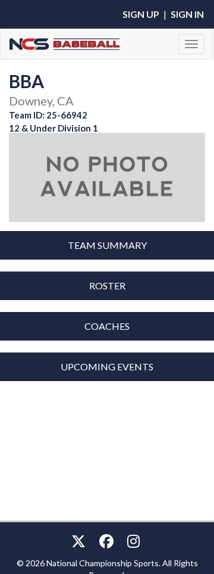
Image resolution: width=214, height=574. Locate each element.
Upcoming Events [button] (107, 366)
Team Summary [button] (107, 245)
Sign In (187, 14)
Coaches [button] (107, 326)
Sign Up (140, 14)
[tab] (107, 245)
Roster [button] (107, 285)
